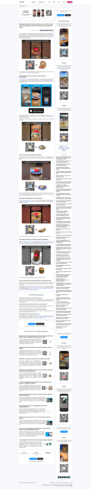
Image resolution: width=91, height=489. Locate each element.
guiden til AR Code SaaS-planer (33, 287)
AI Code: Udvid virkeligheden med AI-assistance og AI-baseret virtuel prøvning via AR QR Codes (63, 241)
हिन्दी (65, 484)
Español (57, 484)
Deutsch (51, 484)
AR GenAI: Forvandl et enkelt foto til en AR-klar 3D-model (34, 358)
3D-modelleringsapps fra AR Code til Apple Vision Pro (64, 232)
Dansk (48, 484)
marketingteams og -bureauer (42, 242)
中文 (42, 484)
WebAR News (64, 150)
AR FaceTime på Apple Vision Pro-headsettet (62, 295)
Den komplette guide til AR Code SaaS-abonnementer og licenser (63, 238)
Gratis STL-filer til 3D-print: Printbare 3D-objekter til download (63, 176)
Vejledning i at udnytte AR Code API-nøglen (64, 235)
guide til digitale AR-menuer (41, 317)
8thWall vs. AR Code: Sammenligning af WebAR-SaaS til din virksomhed (63, 318)
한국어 (52, 485)
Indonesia (43, 485)
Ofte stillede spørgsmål (64, 482)
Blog (54, 2)
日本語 (50, 485)
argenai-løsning (21, 195)
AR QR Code (29, 201)
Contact (71, 482)
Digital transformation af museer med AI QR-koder (63, 229)
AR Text (34, 288)
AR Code (21, 2)
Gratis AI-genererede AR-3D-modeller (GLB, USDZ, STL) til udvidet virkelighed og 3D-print (64, 172)
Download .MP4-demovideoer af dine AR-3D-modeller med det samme (35, 348)
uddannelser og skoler (49, 115)
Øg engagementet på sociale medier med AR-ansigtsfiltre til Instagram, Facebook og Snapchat (64, 248)
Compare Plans (40, 323)
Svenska (60, 486)
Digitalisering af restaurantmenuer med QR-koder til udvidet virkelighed (64, 309)
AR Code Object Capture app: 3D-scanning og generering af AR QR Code (64, 263)
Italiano (47, 485)
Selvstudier (67, 148)
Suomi (60, 484)
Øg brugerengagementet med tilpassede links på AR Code (63, 266)
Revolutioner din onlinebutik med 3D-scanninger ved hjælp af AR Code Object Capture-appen (63, 218)
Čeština (45, 484)
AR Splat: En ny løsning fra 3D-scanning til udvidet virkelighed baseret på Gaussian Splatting (36, 370)
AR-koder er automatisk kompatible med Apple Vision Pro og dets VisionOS (63, 288)
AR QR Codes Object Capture (48, 36)
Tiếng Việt (70, 486)
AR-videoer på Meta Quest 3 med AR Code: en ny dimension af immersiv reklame (64, 252)
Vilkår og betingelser (53, 482)
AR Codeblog (22, 5)
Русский (57, 486)
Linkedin (47, 30)
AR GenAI (64, 63)
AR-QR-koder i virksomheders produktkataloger (61, 327)
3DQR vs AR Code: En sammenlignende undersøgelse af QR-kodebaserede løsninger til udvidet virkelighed (63, 275)
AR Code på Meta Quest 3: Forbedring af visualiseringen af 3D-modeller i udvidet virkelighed (63, 259)
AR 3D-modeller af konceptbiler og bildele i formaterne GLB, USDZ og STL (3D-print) (63, 324)
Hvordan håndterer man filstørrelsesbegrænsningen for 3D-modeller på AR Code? (62, 280)
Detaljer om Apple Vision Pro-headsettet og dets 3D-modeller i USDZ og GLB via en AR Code (64, 291)
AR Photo (30, 288)
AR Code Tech (34, 30)
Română (71, 485)
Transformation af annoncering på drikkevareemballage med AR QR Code (63, 255)
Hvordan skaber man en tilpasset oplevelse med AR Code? (64, 269)
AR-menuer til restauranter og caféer (25, 200)
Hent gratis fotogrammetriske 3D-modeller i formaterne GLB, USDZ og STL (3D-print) (64, 182)
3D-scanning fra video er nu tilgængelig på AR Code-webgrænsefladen (33, 406)
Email (50, 30)
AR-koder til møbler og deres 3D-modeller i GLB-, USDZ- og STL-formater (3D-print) (63, 312)
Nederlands (61, 485)
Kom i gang (70, 2)
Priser (49, 2)
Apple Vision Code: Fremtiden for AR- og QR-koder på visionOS (63, 321)
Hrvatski (68, 484)
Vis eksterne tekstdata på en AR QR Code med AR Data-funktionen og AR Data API (63, 245)
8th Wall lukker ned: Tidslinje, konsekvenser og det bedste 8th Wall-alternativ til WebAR (63, 186)
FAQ (58, 2)
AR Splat (26, 72)
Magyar (71, 484)
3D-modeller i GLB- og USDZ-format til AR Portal (63, 272)
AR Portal (37, 288)
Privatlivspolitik (58, 482)
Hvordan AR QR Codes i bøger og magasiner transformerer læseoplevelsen (63, 302)
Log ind (63, 2)
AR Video (24, 289)
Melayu (55, 485)
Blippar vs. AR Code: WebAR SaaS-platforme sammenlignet (62, 305)
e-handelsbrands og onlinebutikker (29, 242)
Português (67, 485)
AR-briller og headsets (62, 148)
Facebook (44, 30)
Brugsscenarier (41, 2)
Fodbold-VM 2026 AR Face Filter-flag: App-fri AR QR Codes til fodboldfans (63, 161)
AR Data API (45, 288)
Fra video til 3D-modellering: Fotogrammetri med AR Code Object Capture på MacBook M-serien (34, 429)
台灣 (68, 486)
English (54, 484)
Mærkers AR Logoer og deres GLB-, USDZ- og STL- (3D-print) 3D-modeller (64, 315)
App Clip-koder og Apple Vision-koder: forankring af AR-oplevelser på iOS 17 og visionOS (63, 298)
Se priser (40, 458)
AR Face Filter (49, 288)
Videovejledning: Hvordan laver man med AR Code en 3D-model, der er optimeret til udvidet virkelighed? (63, 284)
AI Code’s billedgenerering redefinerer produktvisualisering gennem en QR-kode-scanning (35, 382)
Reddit (52, 30)
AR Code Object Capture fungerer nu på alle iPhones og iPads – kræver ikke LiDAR (36, 394)
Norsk (58, 485)
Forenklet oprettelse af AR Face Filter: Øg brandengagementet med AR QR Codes (63, 222)
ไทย (63, 486)
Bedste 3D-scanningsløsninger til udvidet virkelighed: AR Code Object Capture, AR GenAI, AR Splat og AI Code (36, 336)
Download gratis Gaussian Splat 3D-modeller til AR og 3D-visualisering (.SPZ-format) (63, 168)
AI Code (64, 386)
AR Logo (40, 288)
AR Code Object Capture (23, 79)
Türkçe (65, 486)
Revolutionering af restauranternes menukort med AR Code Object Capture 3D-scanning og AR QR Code (36, 25)
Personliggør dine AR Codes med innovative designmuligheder (36, 440)
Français (63, 484)
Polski (64, 485)
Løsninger (33, 2)
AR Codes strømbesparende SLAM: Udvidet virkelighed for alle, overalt (62, 215)
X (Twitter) (41, 30)
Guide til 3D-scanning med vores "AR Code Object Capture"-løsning (35, 417)
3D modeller (61, 146)
